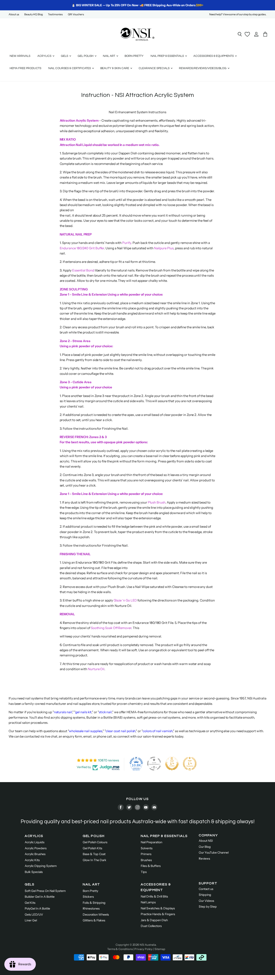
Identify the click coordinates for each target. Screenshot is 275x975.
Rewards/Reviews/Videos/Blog (203, 68)
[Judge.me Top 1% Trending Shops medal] (190, 763)
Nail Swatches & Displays (158, 908)
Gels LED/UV (34, 914)
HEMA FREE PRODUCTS (25, 68)
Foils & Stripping (94, 903)
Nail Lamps (148, 902)
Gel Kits (30, 903)
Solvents (147, 848)
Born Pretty (90, 891)
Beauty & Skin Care (115, 68)
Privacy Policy (143, 949)
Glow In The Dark (94, 860)
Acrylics (44, 55)
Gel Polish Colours (95, 842)
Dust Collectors (151, 926)
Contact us (206, 889)
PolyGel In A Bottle (37, 908)
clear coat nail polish (120, 731)
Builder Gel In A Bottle (40, 897)
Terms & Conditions (120, 949)
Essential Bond (83, 270)
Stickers (88, 897)
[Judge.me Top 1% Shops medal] (172, 763)
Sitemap (159, 949)
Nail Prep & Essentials (168, 55)
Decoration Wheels (96, 914)
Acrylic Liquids (34, 842)
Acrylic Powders (36, 848)
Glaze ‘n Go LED (125, 600)
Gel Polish (86, 55)
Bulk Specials (34, 872)
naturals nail (63, 712)
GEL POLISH (94, 836)
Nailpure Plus (164, 248)
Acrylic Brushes (35, 854)
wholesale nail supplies (85, 731)
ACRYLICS (34, 836)
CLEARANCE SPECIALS (154, 68)
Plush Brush (156, 502)
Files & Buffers (151, 866)
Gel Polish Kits (92, 848)
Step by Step (208, 906)
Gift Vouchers (76, 14)
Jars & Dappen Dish (154, 920)
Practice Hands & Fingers (158, 914)
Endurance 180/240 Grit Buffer (82, 248)
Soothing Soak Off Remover (111, 628)
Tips (144, 872)
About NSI (206, 841)
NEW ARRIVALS (20, 55)
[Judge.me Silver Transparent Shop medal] (154, 763)
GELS (29, 884)
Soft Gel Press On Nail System (45, 891)
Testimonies (55, 14)
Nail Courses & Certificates (70, 68)
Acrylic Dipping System (41, 866)
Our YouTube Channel (214, 852)
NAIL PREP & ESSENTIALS (164, 836)
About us (14, 14)
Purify (126, 243)
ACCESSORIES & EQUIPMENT (156, 887)
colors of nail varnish (158, 731)
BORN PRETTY (134, 55)
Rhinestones (91, 908)
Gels (65, 55)
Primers (146, 854)
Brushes (146, 860)
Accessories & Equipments (213, 55)
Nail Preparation (151, 842)
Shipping (205, 895)
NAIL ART (91, 884)
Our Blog (205, 847)
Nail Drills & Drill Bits (154, 896)
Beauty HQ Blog (33, 14)
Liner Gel (31, 920)
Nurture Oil (96, 669)
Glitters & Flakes (94, 920)
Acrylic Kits (32, 860)
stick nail (105, 712)
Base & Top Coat (94, 854)
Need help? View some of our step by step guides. (237, 14)
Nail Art (109, 55)
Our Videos (206, 901)
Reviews (204, 858)
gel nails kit (83, 712)
